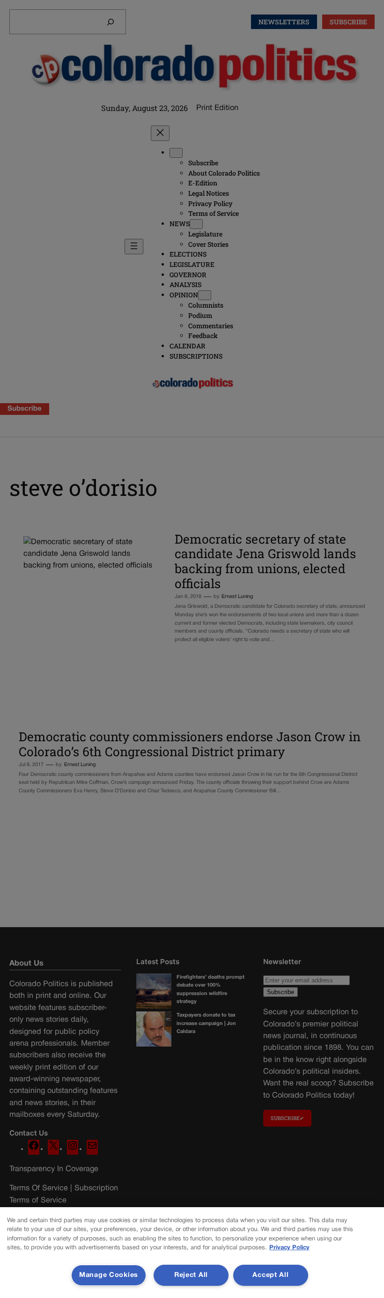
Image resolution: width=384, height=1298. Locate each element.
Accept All (270, 1275)
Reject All (191, 1275)
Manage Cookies (108, 1275)
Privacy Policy (289, 1248)
